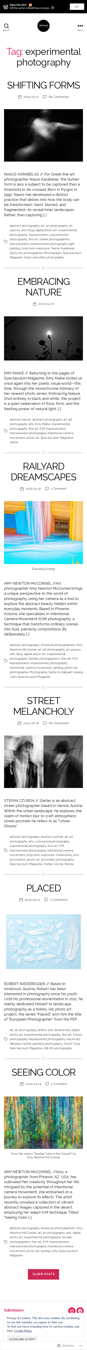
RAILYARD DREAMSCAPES (43, 472)
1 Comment (59, 488)
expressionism (39, 235)
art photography (57, 226)
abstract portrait (52, 837)
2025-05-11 (31, 97)
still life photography (58, 1048)
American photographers (58, 645)
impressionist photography (49, 244)
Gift (77, 7)
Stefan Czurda (53, 864)
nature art (73, 1039)
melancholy (64, 855)
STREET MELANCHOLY (43, 706)
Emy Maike (42, 424)
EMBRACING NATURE (43, 287)
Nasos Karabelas (62, 248)
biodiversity (62, 1030)
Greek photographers (54, 239)
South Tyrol (72, 1044)
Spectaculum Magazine (57, 438)
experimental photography (28, 846)
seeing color (49, 1251)
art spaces (73, 649)
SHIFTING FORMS (43, 85)
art (42, 226)
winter (14, 442)
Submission (13, 1310)
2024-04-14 (33, 1084)
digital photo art (46, 230)
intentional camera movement (30, 668)
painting (58, 668)
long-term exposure (35, 248)
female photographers (44, 658)
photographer (33, 253)
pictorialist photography (57, 859)
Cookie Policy (23, 1330)
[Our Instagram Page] (71, 1310)
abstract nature (20, 419)
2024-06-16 (31, 723)
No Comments (59, 97)
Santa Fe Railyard (60, 672)
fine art (33, 239)
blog (31, 230)
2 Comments (59, 900)
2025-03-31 (33, 488)
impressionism (20, 244)
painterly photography (47, 1044)
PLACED (43, 888)
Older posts (43, 1274)
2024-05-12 (32, 900)
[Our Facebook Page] (80, 1310)
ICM (42, 428)
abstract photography (24, 226)
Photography (53, 253)
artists (42, 1030)
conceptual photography (52, 841)
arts (24, 230)
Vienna (68, 864)
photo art (16, 253)
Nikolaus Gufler (20, 1044)
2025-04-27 (46, 304)
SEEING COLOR (43, 1072)
